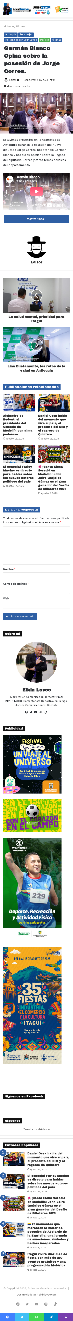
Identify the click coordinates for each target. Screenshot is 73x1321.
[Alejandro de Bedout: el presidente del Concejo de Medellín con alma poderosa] (19, 403)
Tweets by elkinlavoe (36, 1129)
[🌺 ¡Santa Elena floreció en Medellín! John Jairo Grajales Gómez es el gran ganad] (54, 454)
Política (44, 40)
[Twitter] (32, 712)
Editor (12, 80)
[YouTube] (36, 712)
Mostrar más (36, 219)
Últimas (21, 26)
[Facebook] (27, 712)
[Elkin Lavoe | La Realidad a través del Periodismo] (36, 9)
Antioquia (10, 34)
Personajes (26, 34)
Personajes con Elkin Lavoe (21, 40)
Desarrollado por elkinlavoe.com (36, 1294)
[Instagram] (41, 712)
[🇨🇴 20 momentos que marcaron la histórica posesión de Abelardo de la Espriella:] (14, 1229)
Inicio (10, 26)
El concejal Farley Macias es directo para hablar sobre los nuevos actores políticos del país (18, 474)
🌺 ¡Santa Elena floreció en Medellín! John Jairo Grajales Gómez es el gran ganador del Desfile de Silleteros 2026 (53, 477)
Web (6, 598)
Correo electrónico (16, 584)
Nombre (9, 569)
